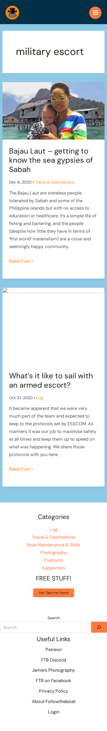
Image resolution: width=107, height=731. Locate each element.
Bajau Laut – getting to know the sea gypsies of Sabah (51, 160)
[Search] (99, 627)
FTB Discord (53, 660)
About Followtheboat (53, 701)
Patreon (54, 649)
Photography (53, 552)
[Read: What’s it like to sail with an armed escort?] (53, 326)
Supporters (53, 568)
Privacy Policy (53, 691)
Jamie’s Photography (53, 670)
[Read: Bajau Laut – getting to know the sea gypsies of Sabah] (53, 110)
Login (53, 712)
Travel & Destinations (54, 182)
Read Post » (21, 261)
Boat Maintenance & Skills (53, 545)
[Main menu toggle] (95, 13)
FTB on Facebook (53, 680)
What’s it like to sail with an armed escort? (51, 380)
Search (53, 617)
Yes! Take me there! (54, 592)
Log (39, 398)
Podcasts (53, 560)
